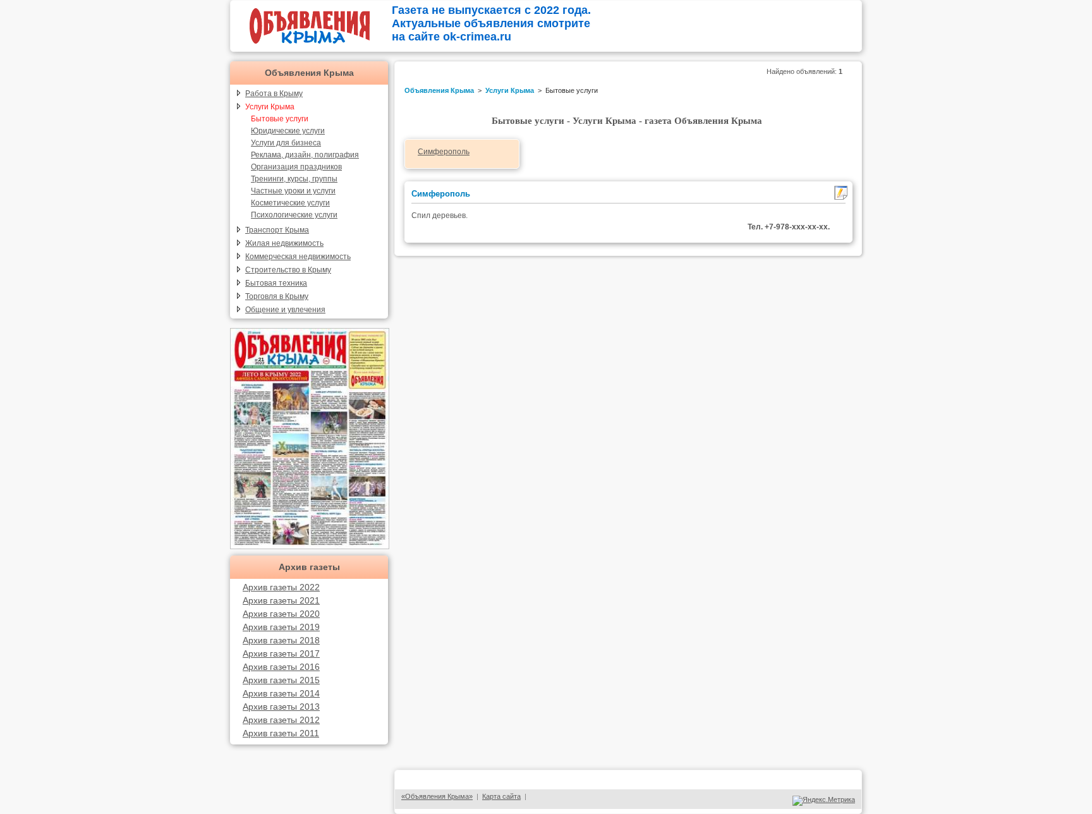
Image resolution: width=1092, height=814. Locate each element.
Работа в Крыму (274, 93)
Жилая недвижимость (284, 243)
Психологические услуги (294, 214)
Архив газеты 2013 (281, 707)
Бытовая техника (276, 283)
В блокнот (841, 192)
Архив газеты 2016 (281, 667)
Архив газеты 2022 (281, 587)
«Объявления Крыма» (437, 796)
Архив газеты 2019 (281, 627)
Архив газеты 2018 (281, 640)
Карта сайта (501, 796)
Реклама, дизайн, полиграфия (305, 154)
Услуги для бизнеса (286, 142)
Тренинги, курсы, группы (294, 178)
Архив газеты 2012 (281, 720)
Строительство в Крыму (288, 269)
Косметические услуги (290, 202)
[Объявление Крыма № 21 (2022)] (309, 545)
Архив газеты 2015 (281, 680)
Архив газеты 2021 (281, 600)
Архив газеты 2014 (281, 693)
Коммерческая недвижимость (298, 256)
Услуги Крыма (269, 106)
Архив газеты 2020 (281, 614)
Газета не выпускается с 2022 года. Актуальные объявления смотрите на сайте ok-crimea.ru (491, 23)
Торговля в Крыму (276, 296)
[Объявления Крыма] (309, 45)
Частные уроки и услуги (293, 190)
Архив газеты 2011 (281, 733)
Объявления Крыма (309, 73)
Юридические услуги (288, 130)
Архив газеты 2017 (281, 653)
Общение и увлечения (285, 309)
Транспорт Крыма (277, 230)
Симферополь (444, 151)
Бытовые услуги (279, 118)
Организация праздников (296, 166)
